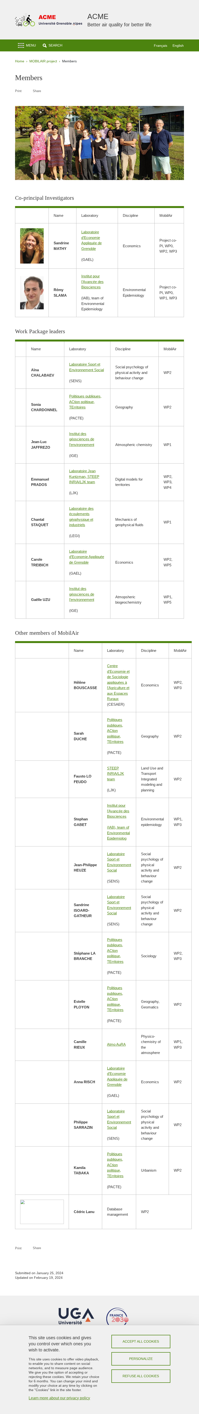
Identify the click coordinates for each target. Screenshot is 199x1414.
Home (19, 61)
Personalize (141, 1359)
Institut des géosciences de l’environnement (81, 439)
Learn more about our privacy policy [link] (59, 1398)
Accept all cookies (141, 1341)
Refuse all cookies (141, 1376)
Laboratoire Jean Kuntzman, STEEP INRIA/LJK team (84, 476)
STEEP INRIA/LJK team (115, 773)
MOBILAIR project (43, 61)
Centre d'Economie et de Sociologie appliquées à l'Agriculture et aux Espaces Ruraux (118, 682)
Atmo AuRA (116, 1044)
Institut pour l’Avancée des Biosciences (92, 281)
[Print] (27, 91)
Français (160, 45)
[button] (52, 45)
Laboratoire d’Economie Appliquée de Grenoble (86, 556)
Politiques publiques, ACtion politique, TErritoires (85, 401)
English (178, 45)
